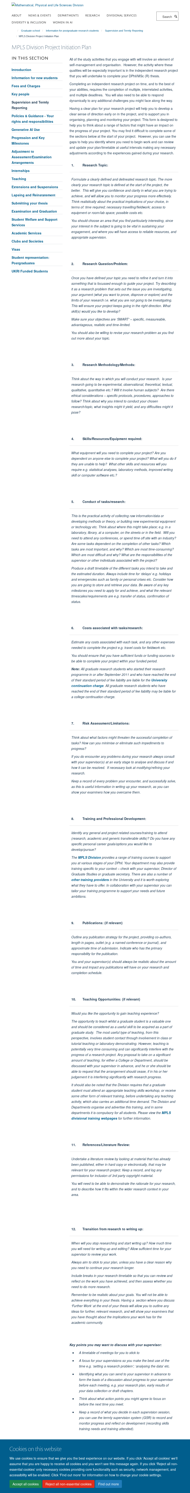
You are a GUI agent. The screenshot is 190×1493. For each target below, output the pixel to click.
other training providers (90, 879)
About (17, 15)
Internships (21, 170)
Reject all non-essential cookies (68, 1484)
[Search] (175, 16)
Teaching (19, 178)
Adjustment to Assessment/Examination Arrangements (32, 157)
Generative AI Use (26, 129)
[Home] (15, 30)
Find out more (108, 1484)
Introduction (21, 69)
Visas (16, 249)
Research (92, 15)
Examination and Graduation (34, 211)
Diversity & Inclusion (29, 22)
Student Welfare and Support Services (34, 222)
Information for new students (35, 77)
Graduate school (30, 30)
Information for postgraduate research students (72, 30)
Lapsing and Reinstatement (33, 195)
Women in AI (63, 22)
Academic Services (26, 233)
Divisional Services (121, 15)
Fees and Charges (26, 86)
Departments (68, 15)
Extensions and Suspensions (35, 187)
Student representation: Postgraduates (30, 260)
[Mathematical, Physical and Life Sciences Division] (47, 3)
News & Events (39, 15)
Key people (20, 94)
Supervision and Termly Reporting (124, 30)
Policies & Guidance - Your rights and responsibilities (33, 118)
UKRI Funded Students (30, 271)
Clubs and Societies (27, 241)
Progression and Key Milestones (28, 140)
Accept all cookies (26, 1484)
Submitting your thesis (30, 203)
